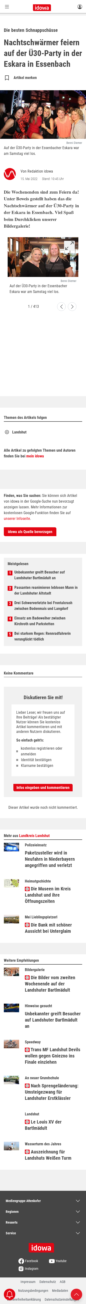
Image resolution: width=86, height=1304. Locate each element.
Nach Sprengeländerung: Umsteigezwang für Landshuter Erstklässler (51, 1092)
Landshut (19, 432)
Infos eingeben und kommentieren (43, 787)
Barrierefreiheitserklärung (24, 1299)
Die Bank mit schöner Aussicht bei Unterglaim (48, 928)
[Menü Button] (7, 6)
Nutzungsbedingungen (33, 1291)
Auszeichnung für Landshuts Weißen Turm (48, 1155)
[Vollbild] (69, 246)
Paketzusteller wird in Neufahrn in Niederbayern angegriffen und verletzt (50, 859)
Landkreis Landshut (34, 835)
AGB (62, 1282)
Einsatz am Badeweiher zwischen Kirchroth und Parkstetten (39, 621)
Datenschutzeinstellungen (62, 1299)
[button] (61, 306)
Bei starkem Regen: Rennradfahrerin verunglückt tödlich (42, 636)
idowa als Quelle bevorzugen (30, 531)
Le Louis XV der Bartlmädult (43, 1125)
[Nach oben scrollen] (76, 1294)
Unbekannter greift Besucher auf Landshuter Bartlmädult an (39, 575)
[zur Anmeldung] (79, 6)
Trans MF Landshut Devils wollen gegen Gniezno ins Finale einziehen (52, 1056)
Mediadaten (60, 1291)
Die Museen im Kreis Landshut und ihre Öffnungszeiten (48, 895)
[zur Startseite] (43, 1246)
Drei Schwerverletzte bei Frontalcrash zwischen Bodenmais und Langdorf (43, 606)
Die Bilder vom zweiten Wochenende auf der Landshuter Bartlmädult (50, 984)
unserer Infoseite (17, 518)
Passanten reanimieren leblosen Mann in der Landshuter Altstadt (46, 590)
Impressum (28, 1282)
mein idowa (35, 456)
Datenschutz (47, 1282)
